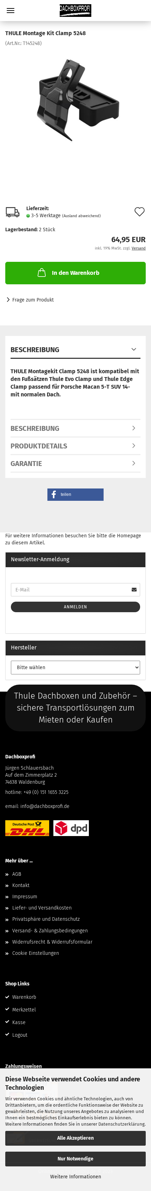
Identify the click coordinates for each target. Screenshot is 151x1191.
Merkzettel (24, 1010)
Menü (10, 10)
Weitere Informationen (75, 1177)
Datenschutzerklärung (121, 1124)
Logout (19, 1035)
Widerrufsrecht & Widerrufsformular (52, 942)
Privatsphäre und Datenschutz (46, 919)
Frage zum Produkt (33, 300)
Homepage (129, 536)
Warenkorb (24, 997)
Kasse (19, 1022)
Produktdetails (39, 446)
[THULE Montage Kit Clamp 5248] (75, 100)
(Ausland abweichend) (81, 216)
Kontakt (20, 885)
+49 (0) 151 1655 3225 (46, 792)
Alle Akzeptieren (75, 1138)
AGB (16, 874)
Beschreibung (35, 349)
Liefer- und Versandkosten (42, 908)
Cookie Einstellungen (35, 953)
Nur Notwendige (75, 1159)
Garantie (26, 463)
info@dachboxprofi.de (45, 806)
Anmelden (75, 606)
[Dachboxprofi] (75, 10)
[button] (75, 494)
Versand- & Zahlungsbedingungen (50, 931)
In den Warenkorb (75, 273)
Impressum (24, 897)
